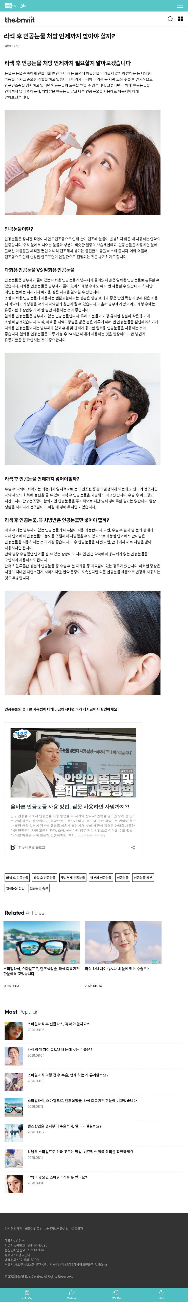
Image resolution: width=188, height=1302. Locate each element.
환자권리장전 (13, 1229)
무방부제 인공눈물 (73, 878)
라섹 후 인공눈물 (17, 878)
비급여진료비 (34, 1229)
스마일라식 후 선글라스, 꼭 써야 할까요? (58, 1024)
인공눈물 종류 (39, 888)
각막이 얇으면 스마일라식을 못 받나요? (57, 1177)
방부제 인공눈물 (100, 878)
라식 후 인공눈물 (44, 878)
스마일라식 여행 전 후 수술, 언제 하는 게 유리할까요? (68, 1075)
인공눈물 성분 (143, 878)
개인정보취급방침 (57, 1229)
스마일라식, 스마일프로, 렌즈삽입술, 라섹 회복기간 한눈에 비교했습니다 (41, 971)
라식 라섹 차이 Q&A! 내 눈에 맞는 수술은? (117, 968)
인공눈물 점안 (15, 888)
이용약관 (77, 1229)
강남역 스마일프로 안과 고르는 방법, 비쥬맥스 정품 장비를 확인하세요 (80, 1151)
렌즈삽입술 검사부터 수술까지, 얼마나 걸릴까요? (65, 1126)
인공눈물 (122, 878)
